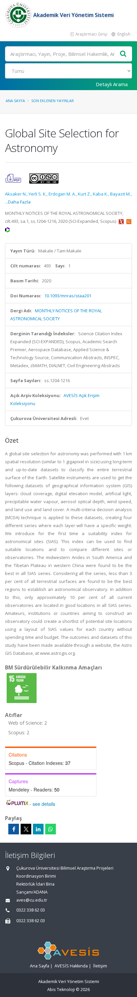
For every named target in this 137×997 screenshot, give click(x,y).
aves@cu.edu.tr (31, 900)
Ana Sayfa (15, 100)
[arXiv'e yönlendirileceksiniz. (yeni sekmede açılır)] (122, 221)
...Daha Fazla (18, 202)
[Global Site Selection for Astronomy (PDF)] (14, 178)
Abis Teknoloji (61, 989)
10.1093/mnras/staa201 (67, 296)
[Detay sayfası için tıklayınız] (21, 688)
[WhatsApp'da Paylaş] (50, 829)
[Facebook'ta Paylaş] (13, 829)
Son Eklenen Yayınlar (52, 100)
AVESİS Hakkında (71, 966)
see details (44, 803)
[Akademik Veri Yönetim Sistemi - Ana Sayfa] (19, 15)
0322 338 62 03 (30, 910)
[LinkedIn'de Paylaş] (38, 829)
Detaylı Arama (112, 84)
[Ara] (123, 54)
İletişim (100, 966)
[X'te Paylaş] (26, 829)
